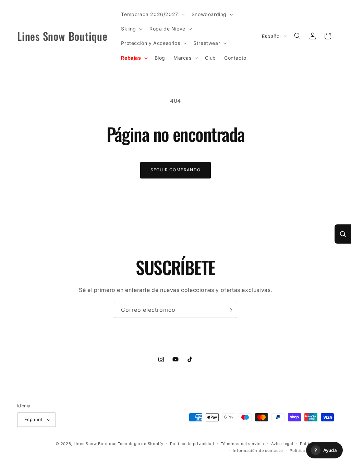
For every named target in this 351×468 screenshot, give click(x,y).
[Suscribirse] (229, 310)
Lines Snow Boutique (95, 443)
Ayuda (325, 450)
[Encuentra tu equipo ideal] (343, 234)
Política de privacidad (192, 443)
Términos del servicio (242, 443)
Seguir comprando (175, 169)
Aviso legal (282, 443)
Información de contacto (258, 450)
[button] (152, 14)
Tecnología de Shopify (141, 443)
